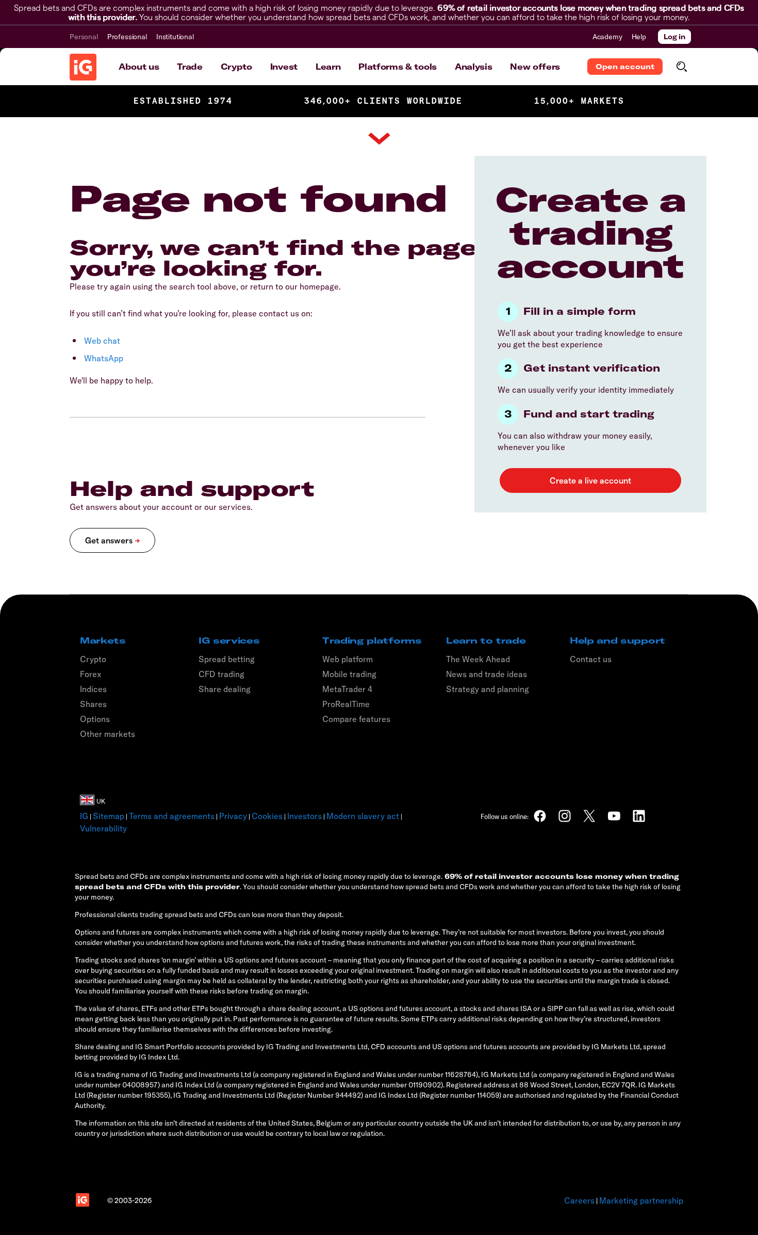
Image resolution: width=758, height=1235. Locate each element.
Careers (579, 1200)
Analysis (473, 66)
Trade (189, 66)
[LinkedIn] (639, 816)
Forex (91, 674)
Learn (328, 66)
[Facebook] (540, 816)
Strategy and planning (487, 689)
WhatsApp (103, 358)
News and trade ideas (486, 674)
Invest (284, 66)
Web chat (102, 340)
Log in (674, 37)
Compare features (356, 719)
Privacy (233, 816)
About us (139, 66)
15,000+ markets (579, 101)
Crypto (236, 66)
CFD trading (221, 674)
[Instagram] (564, 816)
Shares (93, 704)
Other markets (107, 734)
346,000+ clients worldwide (383, 101)
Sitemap (108, 816)
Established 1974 (183, 101)
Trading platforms (372, 640)
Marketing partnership (641, 1200)
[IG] (83, 67)
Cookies (267, 816)
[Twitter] (589, 816)
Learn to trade (486, 640)
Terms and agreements (172, 816)
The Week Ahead (478, 659)
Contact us (591, 659)
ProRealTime (346, 704)
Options (95, 719)
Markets (103, 640)
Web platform (347, 659)
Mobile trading (349, 674)
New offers (535, 66)
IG (84, 816)
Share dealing (225, 689)
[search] (681, 66)
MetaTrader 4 (347, 689)
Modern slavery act (362, 816)
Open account (625, 66)
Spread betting (227, 659)
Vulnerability (103, 828)
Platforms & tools (397, 66)
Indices (93, 689)
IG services (229, 640)
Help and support (617, 640)
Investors (304, 816)
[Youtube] (614, 816)
